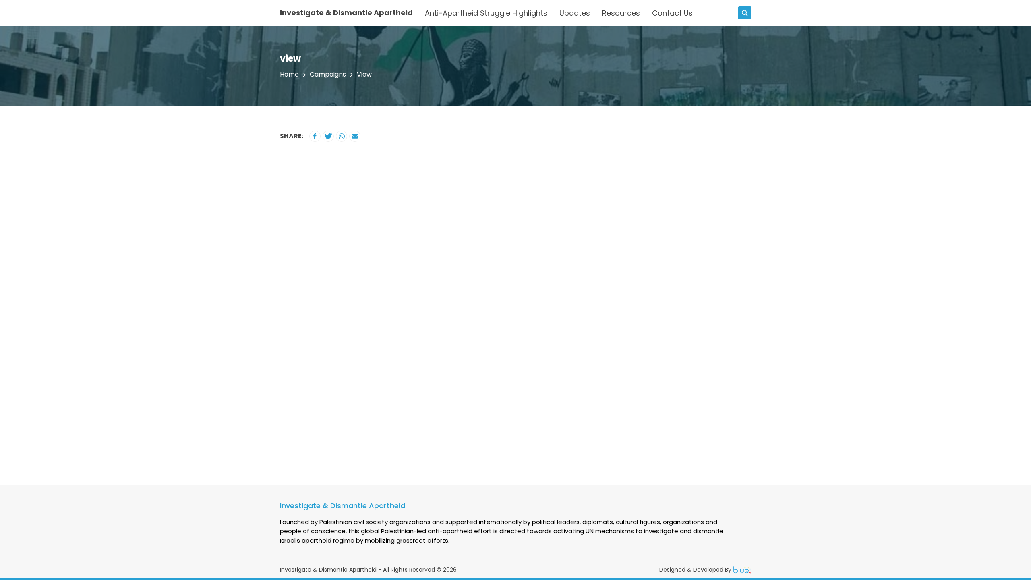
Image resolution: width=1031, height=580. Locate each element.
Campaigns (328, 74)
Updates (574, 13)
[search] (744, 12)
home (289, 74)
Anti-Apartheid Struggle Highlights (486, 13)
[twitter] (328, 136)
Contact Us (672, 13)
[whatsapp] (341, 136)
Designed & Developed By (695, 570)
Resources (621, 13)
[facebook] (315, 136)
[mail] (354, 136)
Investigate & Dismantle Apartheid (346, 13)
